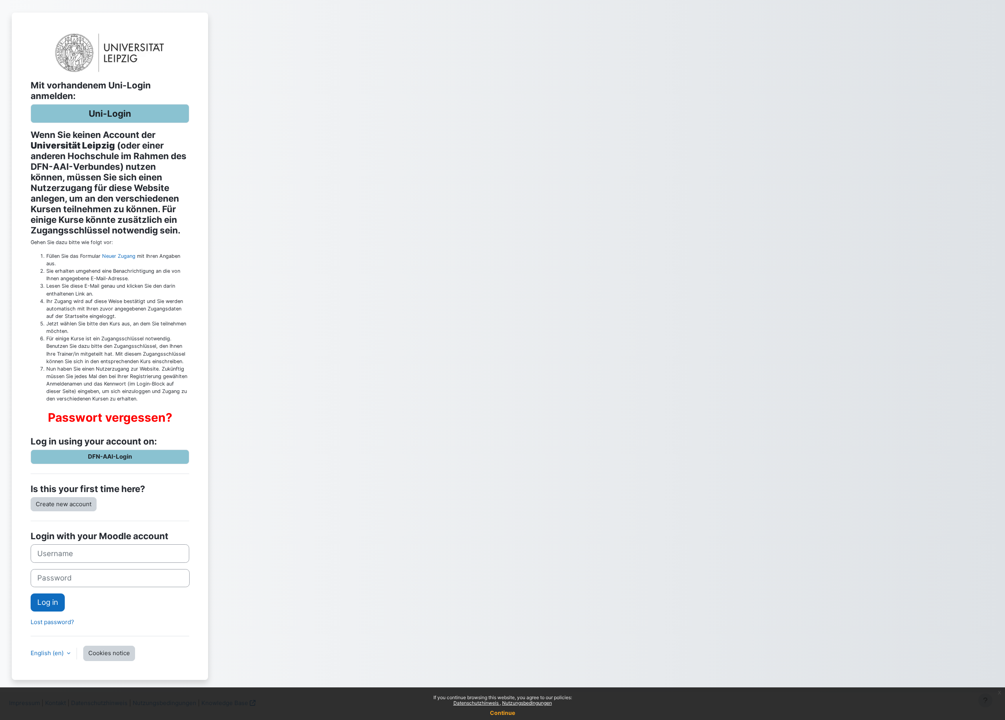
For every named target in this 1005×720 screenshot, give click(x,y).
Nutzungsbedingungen (527, 703)
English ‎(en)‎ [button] (48, 653)
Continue (502, 712)
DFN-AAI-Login (110, 456)
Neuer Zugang (118, 256)
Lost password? (52, 622)
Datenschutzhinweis (476, 703)
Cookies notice (109, 653)
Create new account (63, 504)
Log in (47, 602)
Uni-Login (110, 113)
